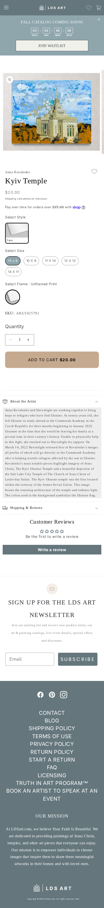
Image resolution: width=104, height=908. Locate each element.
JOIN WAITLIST (52, 46)
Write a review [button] (52, 549)
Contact (52, 713)
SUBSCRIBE (77, 659)
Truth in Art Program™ (52, 783)
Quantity (14, 326)
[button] (6, 7)
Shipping (10, 198)
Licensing (52, 775)
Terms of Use (52, 736)
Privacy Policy (52, 744)
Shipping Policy (52, 728)
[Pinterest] (52, 697)
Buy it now (52, 376)
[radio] (17, 233)
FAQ (52, 767)
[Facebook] (40, 697)
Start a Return (52, 759)
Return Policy (52, 752)
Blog (52, 720)
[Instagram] (63, 697)
